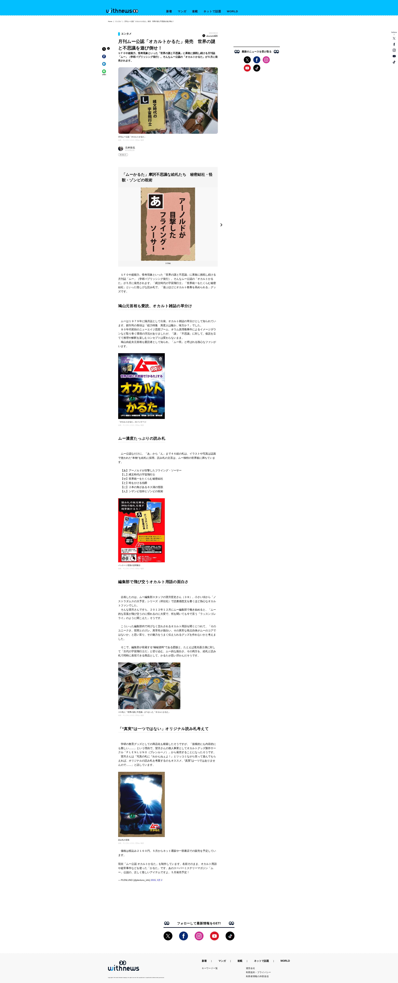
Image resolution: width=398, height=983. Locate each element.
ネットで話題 (212, 11)
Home (110, 21)
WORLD (232, 11)
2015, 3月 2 (156, 880)
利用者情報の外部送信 (257, 976)
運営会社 (250, 968)
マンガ (182, 11)
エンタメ (118, 21)
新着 (169, 11)
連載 (195, 11)
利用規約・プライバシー (258, 972)
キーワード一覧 (210, 968)
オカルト (123, 155)
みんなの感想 (212, 36)
